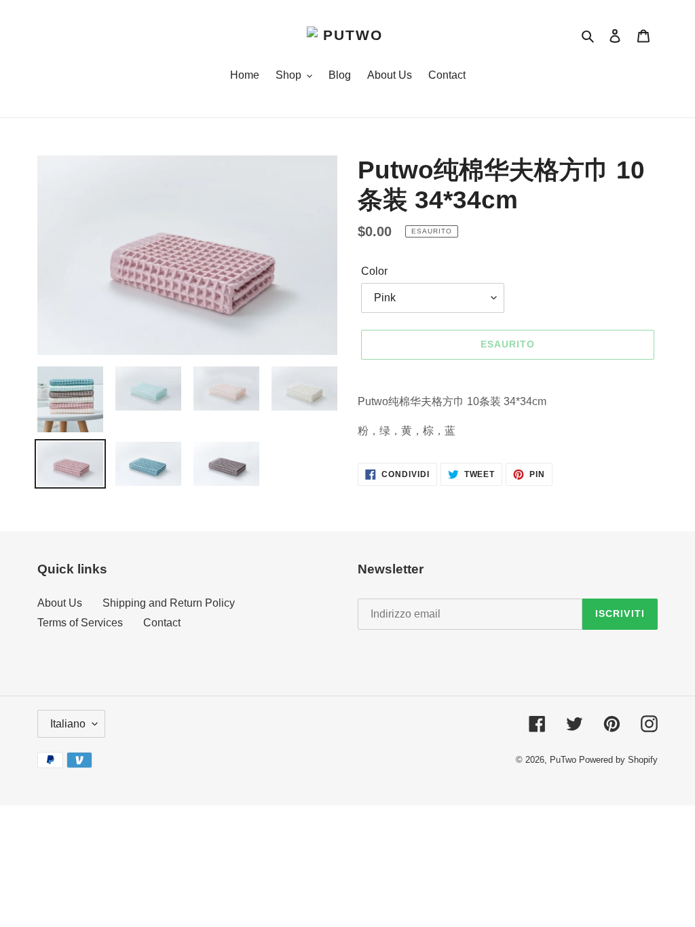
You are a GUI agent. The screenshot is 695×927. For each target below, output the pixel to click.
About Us (59, 603)
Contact (162, 622)
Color (374, 271)
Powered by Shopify (618, 760)
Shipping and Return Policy (168, 603)
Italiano (68, 724)
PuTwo (563, 760)
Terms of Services (80, 622)
